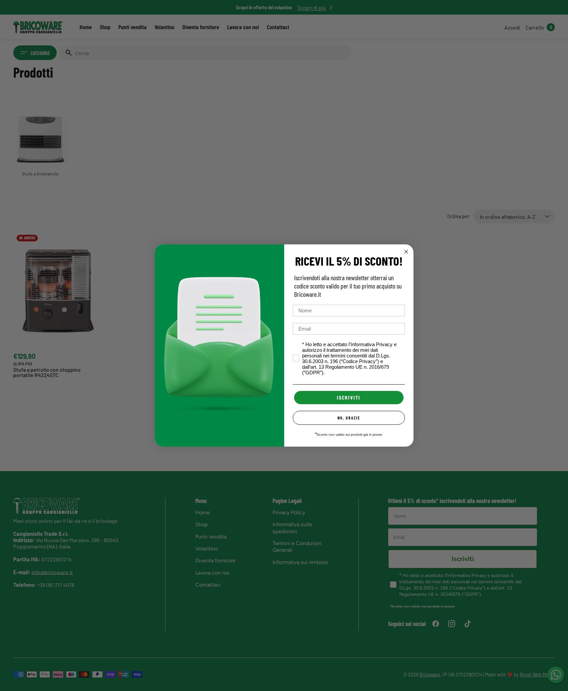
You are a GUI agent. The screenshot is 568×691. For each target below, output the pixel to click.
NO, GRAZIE (349, 417)
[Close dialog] (406, 252)
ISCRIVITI (348, 397)
